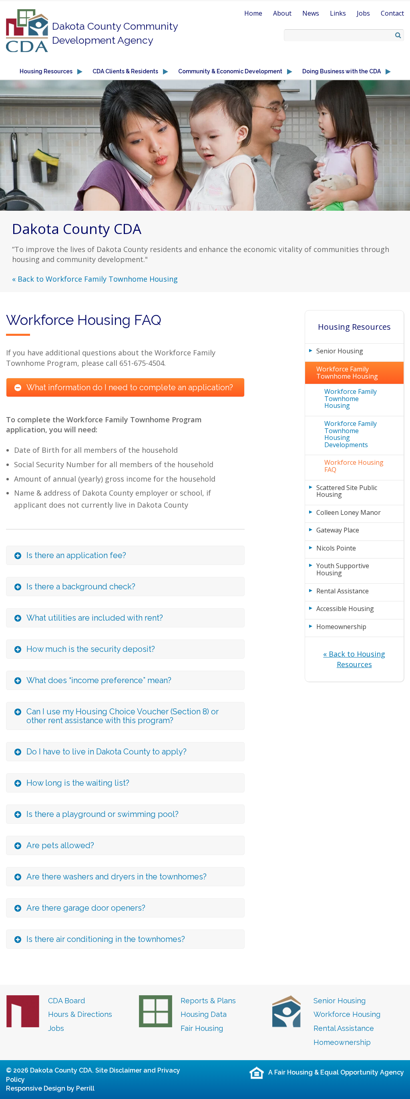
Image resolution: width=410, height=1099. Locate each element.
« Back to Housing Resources (354, 659)
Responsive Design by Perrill (50, 1088)
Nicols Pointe (336, 548)
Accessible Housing (345, 608)
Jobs (363, 13)
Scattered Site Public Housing (346, 491)
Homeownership (341, 626)
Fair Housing (202, 1028)
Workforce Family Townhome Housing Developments (350, 434)
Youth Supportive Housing (342, 569)
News (310, 13)
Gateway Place (337, 530)
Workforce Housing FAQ (354, 466)
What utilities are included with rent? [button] (94, 618)
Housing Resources (354, 326)
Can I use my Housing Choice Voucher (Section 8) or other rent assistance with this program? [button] (122, 716)
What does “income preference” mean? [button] (98, 680)
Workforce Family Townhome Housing (347, 373)
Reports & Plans (208, 1000)
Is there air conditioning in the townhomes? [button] (105, 939)
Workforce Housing (347, 1014)
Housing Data (204, 1014)
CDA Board (66, 1000)
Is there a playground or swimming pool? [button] (102, 814)
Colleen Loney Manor (348, 512)
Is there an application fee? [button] (76, 555)
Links (338, 13)
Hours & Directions (80, 1014)
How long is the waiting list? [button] (77, 783)
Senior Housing (339, 351)
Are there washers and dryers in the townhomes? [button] (116, 876)
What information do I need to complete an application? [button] (129, 387)
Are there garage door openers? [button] (85, 908)
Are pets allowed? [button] (60, 845)
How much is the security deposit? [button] (90, 649)
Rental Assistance (342, 591)
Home (253, 13)
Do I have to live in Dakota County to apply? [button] (106, 751)
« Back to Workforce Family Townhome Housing (95, 279)
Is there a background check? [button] (80, 586)
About (282, 13)
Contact (392, 13)
